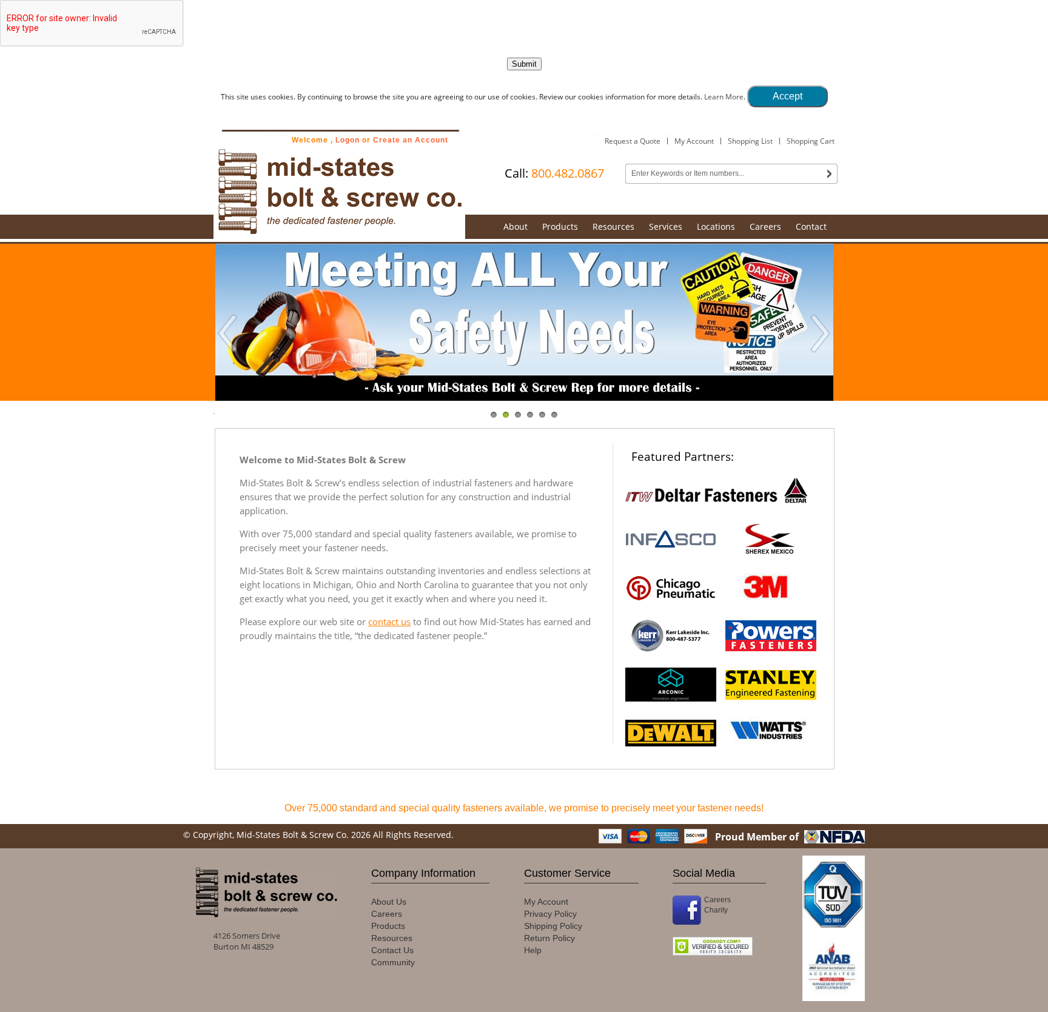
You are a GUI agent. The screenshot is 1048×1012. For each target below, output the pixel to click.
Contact (811, 226)
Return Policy (549, 938)
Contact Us (392, 950)
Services (665, 226)
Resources (613, 226)
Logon (347, 140)
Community (393, 962)
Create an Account (410, 140)
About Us (388, 901)
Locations (716, 226)
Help (533, 950)
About (515, 226)
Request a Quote (632, 141)
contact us (389, 621)
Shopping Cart (811, 141)
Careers (765, 226)
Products (560, 226)
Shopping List (750, 141)
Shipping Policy (553, 926)
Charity (716, 910)
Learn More (724, 97)
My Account (694, 141)
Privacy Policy (550, 914)
